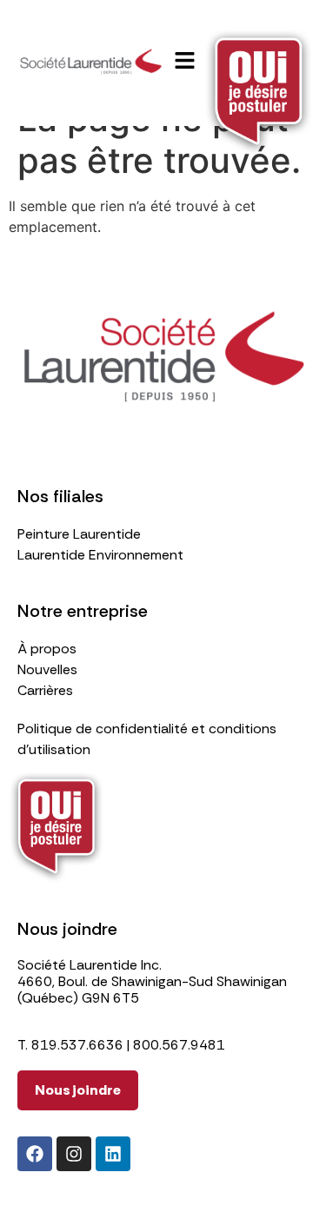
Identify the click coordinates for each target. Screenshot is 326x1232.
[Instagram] (74, 1153)
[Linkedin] (113, 1153)
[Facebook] (34, 1153)
